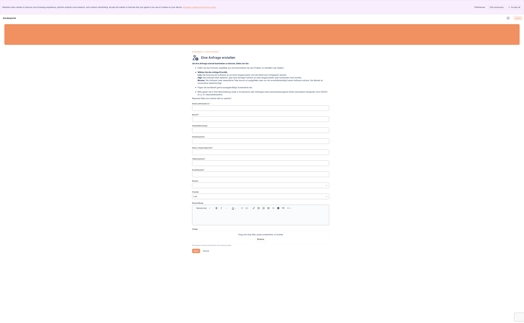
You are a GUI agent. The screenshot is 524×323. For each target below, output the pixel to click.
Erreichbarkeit (198, 170)
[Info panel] (278, 208)
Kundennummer (198, 137)
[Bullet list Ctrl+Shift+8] (242, 208)
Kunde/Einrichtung (200, 126)
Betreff (195, 115)
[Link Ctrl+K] (253, 208)
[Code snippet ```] (273, 208)
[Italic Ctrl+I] (221, 208)
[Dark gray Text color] (234, 208)
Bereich (195, 181)
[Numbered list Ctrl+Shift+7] (247, 208)
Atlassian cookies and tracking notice (199, 7)
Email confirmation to (201, 104)
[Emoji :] (263, 208)
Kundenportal (197, 52)
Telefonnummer (199, 159)
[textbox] (261, 216)
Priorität (195, 192)
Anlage (195, 229)
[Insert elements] (289, 208)
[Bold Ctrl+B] (216, 208)
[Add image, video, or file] (258, 208)
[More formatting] (226, 208)
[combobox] (193, 185)
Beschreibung (197, 203)
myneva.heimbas (212, 52)
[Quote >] (283, 208)
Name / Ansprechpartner (202, 148)
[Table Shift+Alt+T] (268, 208)
